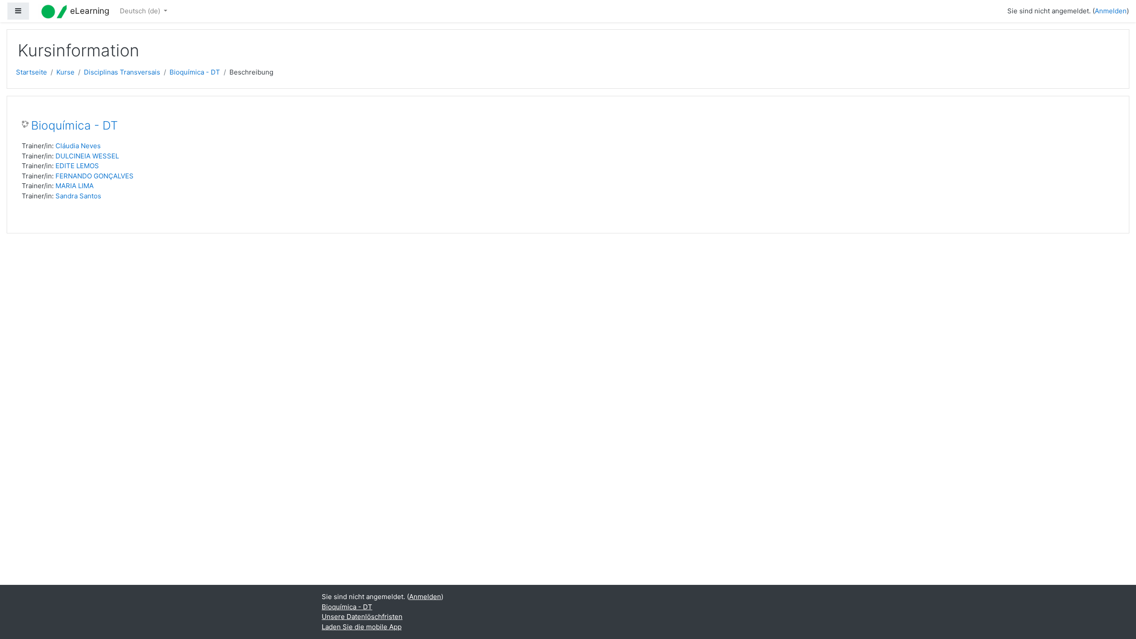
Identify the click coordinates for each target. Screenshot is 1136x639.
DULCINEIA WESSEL (87, 156)
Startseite (31, 72)
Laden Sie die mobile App (362, 627)
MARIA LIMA (74, 185)
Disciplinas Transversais (122, 72)
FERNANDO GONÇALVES (94, 176)
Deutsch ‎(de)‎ (141, 11)
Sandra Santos (78, 196)
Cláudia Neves (78, 146)
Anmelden (1111, 11)
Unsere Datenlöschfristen (362, 616)
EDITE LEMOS (77, 166)
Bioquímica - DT (195, 72)
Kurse (65, 72)
